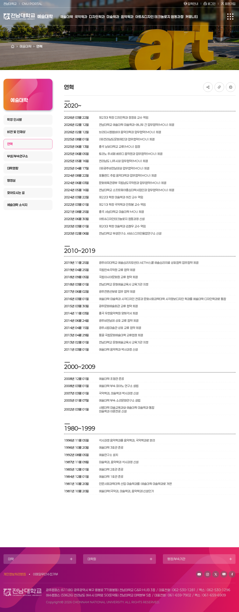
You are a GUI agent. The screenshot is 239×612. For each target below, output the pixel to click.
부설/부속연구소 (17, 156)
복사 (219, 87)
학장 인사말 (14, 119)
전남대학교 (10, 3)
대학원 (92, 559)
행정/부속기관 (176, 559)
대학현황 (12, 168)
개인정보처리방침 (14, 574)
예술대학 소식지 (17, 205)
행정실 (11, 180)
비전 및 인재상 (16, 132)
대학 (11, 559)
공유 (208, 87)
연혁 (10, 144)
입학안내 (193, 3)
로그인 (212, 3)
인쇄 (231, 87)
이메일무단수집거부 (45, 574)
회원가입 (230, 3)
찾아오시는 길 (16, 193)
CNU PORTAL (32, 3)
